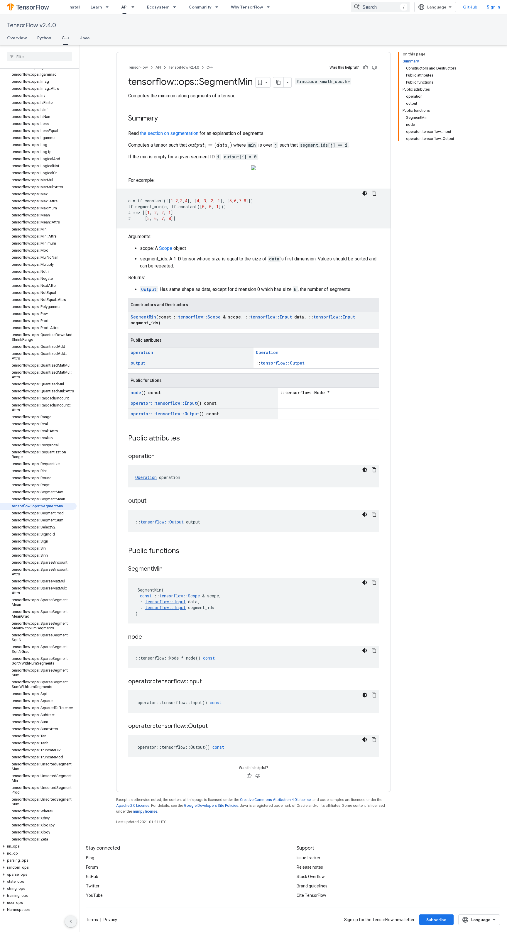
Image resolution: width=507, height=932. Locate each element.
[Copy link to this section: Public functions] (185, 551)
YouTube (94, 895)
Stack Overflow (311, 876)
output (138, 363)
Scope (165, 248)
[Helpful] (365, 67)
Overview (17, 37)
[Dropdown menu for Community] (219, 7)
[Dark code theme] (364, 193)
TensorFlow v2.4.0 (31, 25)
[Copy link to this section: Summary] (164, 118)
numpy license (145, 811)
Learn (96, 7)
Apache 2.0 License (132, 805)
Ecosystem (158, 7)
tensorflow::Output (283, 363)
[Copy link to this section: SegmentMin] (168, 569)
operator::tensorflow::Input (164, 403)
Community (200, 7)
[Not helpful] (374, 67)
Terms (92, 919)
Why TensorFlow (247, 7)
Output (148, 289)
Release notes (310, 867)
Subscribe (436, 919)
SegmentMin (143, 317)
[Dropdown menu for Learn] (109, 7)
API (124, 7)
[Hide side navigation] (71, 921)
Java (84, 37)
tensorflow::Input (271, 317)
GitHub (470, 7)
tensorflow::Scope (199, 317)
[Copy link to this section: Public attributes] (186, 438)
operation (142, 352)
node (136, 392)
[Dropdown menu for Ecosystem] (176, 7)
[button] (38, 846)
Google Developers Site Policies (211, 805)
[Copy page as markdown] (278, 82)
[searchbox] (39, 56)
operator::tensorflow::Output (165, 413)
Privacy (110, 919)
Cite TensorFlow (311, 895)
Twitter (92, 886)
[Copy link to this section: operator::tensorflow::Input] (208, 681)
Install (74, 7)
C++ (66, 37)
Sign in (493, 7)
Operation (267, 352)
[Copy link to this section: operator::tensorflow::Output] (213, 726)
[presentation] (210, 145)
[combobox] (380, 7)
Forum (92, 867)
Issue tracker (308, 857)
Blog (90, 857)
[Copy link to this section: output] (152, 501)
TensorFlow (138, 67)
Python (44, 37)
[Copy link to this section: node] (148, 637)
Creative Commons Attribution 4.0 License (275, 799)
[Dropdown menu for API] (135, 7)
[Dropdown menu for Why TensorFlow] (270, 7)
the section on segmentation (169, 133)
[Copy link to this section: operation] (160, 456)
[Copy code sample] (374, 193)
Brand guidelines (312, 886)
